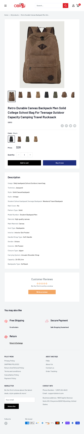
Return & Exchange (16, 343)
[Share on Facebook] (62, 125)
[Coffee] (19, 139)
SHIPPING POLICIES (11, 364)
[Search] (65, 5)
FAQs (48, 361)
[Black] (11, 139)
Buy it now (60, 163)
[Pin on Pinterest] (66, 125)
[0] (77, 5)
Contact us (50, 368)
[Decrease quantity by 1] (18, 154)
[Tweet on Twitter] (70, 125)
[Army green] (27, 139)
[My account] (73, 5)
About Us (49, 364)
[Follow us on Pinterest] (5, 423)
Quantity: (11, 155)
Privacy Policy (9, 361)
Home (6, 15)
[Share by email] (74, 125)
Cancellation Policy (11, 375)
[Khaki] (35, 139)
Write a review (42, 292)
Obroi (10, 122)
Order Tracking (51, 371)
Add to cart (24, 163)
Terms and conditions (12, 371)
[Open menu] (5, 6)
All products (15, 15)
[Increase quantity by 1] (30, 154)
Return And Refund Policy (14, 368)
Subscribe (12, 406)
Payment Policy (10, 378)
